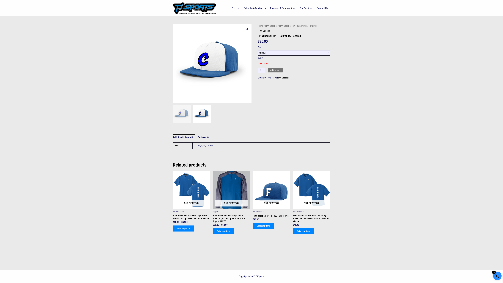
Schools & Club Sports (255, 8)
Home (260, 26)
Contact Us (322, 8)
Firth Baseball (271, 26)
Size (259, 47)
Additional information (184, 137)
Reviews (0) (203, 137)
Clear (260, 58)
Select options (183, 228)
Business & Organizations (283, 8)
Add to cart (275, 70)
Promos (235, 8)
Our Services (306, 8)
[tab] (184, 137)
